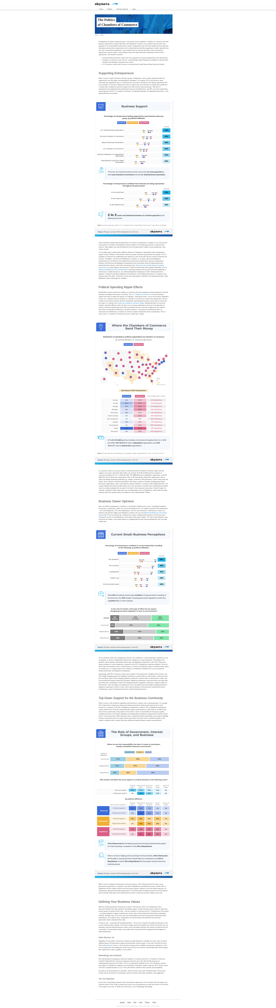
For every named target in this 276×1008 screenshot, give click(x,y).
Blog (102, 35)
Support (122, 1002)
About (129, 1002)
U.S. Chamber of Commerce (140, 294)
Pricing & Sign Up (122, 9)
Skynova (110, 945)
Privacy (147, 1002)
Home (101, 9)
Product (109, 9)
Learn (140, 1002)
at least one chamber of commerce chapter (130, 303)
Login (134, 9)
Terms (154, 1002)
